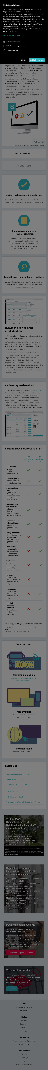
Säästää (23, 60)
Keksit (14, 35)
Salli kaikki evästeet (36, 60)
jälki (18, 35)
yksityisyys (7, 35)
